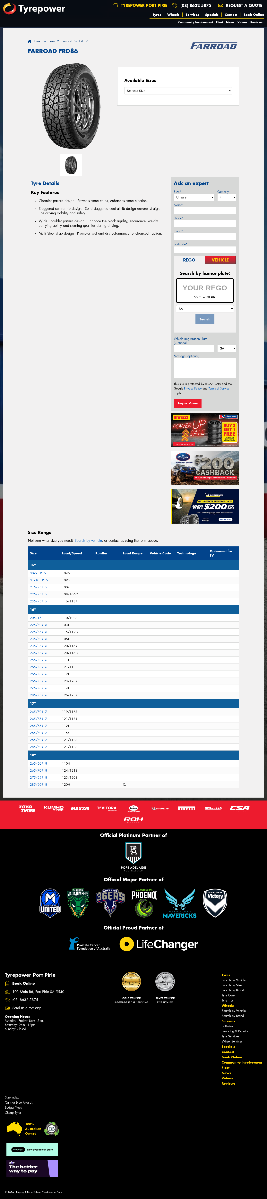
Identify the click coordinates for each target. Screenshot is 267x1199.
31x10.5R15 (39, 580)
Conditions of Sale (52, 1192)
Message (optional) (186, 356)
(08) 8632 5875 (195, 5)
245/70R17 (38, 712)
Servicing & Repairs (235, 1031)
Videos (242, 22)
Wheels (173, 14)
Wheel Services (232, 1041)
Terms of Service (219, 388)
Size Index (12, 1097)
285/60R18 (38, 785)
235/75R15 (38, 601)
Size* (177, 192)
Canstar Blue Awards (19, 1102)
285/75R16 (38, 695)
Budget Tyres (13, 1108)
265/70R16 (38, 667)
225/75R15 (38, 594)
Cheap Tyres (13, 1113)
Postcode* (180, 244)
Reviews (256, 22)
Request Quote (188, 403)
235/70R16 (38, 639)
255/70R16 (38, 660)
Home (35, 41)
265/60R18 (38, 763)
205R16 (35, 618)
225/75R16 (38, 632)
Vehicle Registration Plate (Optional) (190, 341)
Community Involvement (195, 22)
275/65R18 (38, 778)
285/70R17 (38, 747)
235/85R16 (38, 646)
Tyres (157, 14)
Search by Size (232, 985)
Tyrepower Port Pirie (143, 5)
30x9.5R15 (38, 573)
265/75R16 (38, 681)
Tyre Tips (227, 1000)
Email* (178, 231)
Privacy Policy (193, 388)
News (230, 22)
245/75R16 (38, 653)
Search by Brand (233, 990)
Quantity (223, 192)
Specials (212, 14)
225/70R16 (38, 625)
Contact (231, 14)
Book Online (254, 14)
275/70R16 (38, 688)
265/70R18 (38, 770)
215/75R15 (38, 587)
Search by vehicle (88, 540)
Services (192, 14)
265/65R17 (38, 726)
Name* (179, 205)
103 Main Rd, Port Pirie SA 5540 (38, 992)
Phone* (179, 218)
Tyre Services (230, 1036)
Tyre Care (228, 995)
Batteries (227, 1026)
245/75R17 (38, 719)
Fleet (219, 22)
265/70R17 (38, 733)
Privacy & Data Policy (28, 1192)
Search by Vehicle (234, 980)
